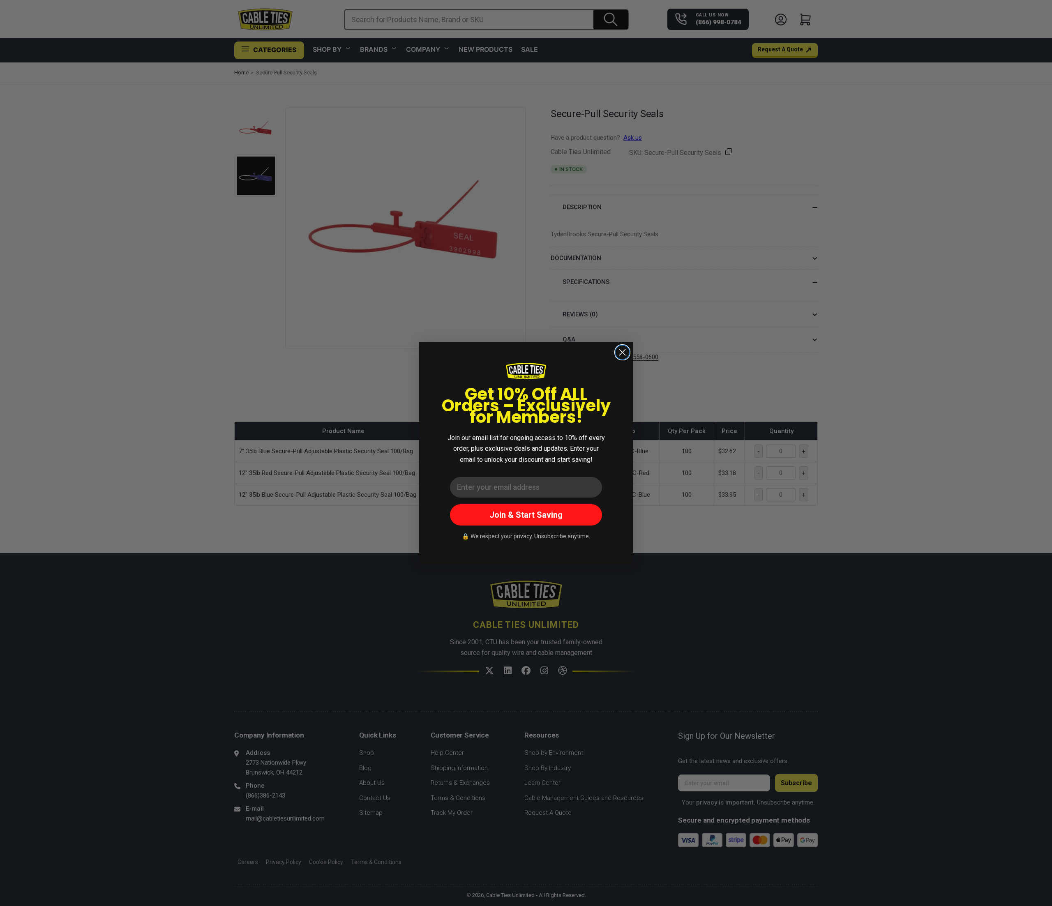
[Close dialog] (622, 352)
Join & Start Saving (526, 515)
